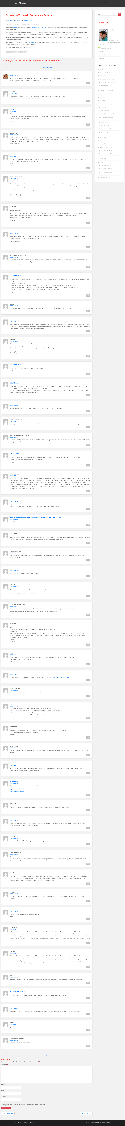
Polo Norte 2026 (105, 172)
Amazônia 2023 (105, 165)
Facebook (18, 1122)
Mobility (103, 122)
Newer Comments (47, 67)
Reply (88, 83)
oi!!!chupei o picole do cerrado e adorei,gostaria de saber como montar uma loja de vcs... (36, 517)
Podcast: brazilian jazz (107, 150)
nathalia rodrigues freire (17, 991)
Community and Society (106, 79)
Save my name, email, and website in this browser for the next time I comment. (23, 1104)
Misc (101, 140)
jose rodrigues (14, 453)
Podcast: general (105, 154)
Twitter (25, 1122)
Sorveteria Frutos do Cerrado (38, 27)
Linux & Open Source (106, 114)
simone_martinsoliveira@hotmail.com (61, 677)
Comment (4, 1064)
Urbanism (103, 85)
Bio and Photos (104, 3)
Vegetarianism (104, 177)
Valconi (12, 109)
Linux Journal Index (107, 117)
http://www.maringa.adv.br (17, 791)
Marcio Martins (14, 781)
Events (102, 97)
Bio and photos (102, 55)
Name (3, 1084)
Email (2, 1090)
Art (101, 69)
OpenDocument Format (107, 129)
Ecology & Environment (106, 90)
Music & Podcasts (105, 147)
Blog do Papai (104, 72)
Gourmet (25, 20)
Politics (102, 159)
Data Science (104, 110)
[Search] (119, 14)
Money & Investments (106, 144)
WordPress (108, 1122)
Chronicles (103, 76)
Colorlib (97, 1122)
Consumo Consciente (107, 82)
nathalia (12, 1007)
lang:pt (20, 52)
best (7, 52)
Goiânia (15, 27)
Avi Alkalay (20, 3)
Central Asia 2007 (105, 169)
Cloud (102, 107)
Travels (30, 20)
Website (3, 1096)
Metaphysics (103, 137)
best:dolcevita (13, 52)
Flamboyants (31, 42)
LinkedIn (32, 1122)
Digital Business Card (106, 48)
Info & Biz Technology (106, 104)
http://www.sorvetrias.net (17, 789)
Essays (102, 94)
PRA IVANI (12, 382)
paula (11, 704)
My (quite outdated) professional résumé (109, 50)
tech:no (25, 52)
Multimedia (104, 125)
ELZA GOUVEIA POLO (15, 275)
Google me (101, 58)
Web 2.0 (103, 132)
